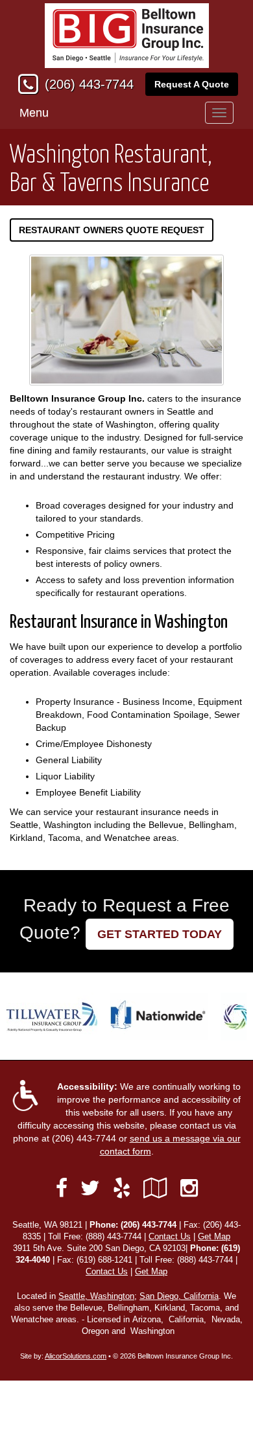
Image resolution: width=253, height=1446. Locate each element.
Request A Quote (191, 84)
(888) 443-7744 (113, 1236)
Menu (34, 112)
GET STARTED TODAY (159, 934)
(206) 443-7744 (89, 84)
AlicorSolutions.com (75, 1356)
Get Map (214, 1236)
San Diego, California (179, 1296)
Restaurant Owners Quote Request (111, 230)
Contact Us (170, 1236)
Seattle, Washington (96, 1296)
